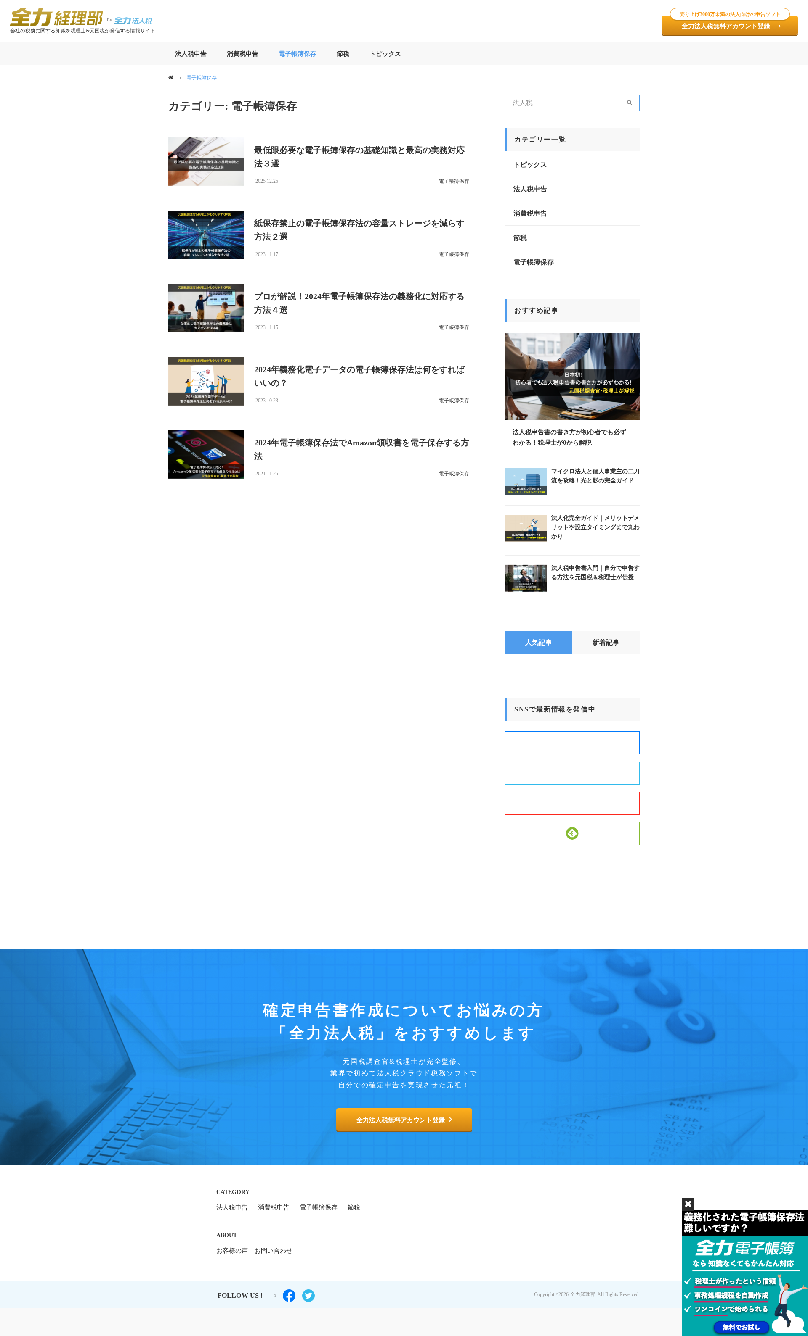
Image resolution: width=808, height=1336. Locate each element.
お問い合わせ (273, 1250)
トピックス (385, 53)
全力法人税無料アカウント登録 (730, 22)
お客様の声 (232, 1250)
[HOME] (172, 78)
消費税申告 (242, 53)
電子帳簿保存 (297, 53)
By (109, 20)
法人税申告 (191, 53)
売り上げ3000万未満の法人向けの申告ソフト (730, 14)
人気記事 (538, 642)
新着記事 (606, 642)
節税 (343, 53)
